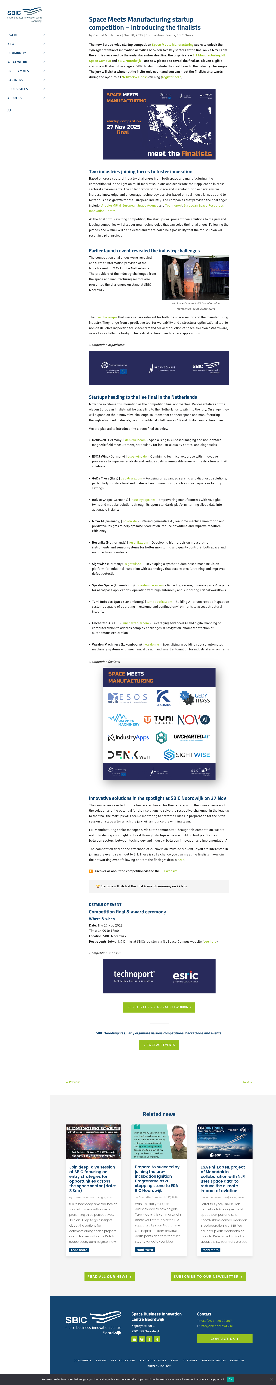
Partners (15, 80)
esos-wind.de (137, 457)
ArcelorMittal (111, 206)
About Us (237, 1361)
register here (171, 77)
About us (15, 98)
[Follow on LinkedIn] (134, 1339)
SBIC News (185, 35)
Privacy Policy (159, 1366)
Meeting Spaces (214, 1361)
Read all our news (107, 1277)
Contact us (222, 1339)
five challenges (106, 317)
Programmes (18, 71)
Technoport (173, 206)
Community (17, 53)
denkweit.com (135, 440)
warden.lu (151, 645)
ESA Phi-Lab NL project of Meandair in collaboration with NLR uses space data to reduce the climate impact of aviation (223, 1178)
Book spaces (18, 89)
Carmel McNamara (107, 35)
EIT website (169, 871)
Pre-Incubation (123, 1361)
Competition (155, 35)
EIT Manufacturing (206, 56)
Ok (230, 1379)
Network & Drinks (135, 77)
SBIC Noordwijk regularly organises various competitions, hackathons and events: (159, 1033)
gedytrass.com (131, 479)
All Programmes (152, 1361)
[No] (271, 1379)
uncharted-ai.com (136, 623)
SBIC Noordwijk (129, 61)
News (12, 44)
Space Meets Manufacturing (173, 45)
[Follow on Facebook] (149, 1339)
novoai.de (130, 521)
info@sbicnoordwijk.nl (217, 1326)
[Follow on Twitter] (157, 1339)
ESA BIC (13, 35)
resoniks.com (138, 543)
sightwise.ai (133, 564)
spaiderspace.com (150, 585)
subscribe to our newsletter (206, 1277)
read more (79, 1250)
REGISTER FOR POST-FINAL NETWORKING (159, 1007)
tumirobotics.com (159, 602)
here (180, 860)
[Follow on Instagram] (142, 1339)
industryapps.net (143, 500)
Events (170, 35)
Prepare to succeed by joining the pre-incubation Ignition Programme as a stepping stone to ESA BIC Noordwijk (157, 1178)
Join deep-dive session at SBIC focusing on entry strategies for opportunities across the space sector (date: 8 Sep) (92, 1178)
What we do (17, 62)
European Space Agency (140, 206)
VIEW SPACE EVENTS (159, 1045)
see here (210, 942)
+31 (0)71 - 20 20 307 (216, 1321)
